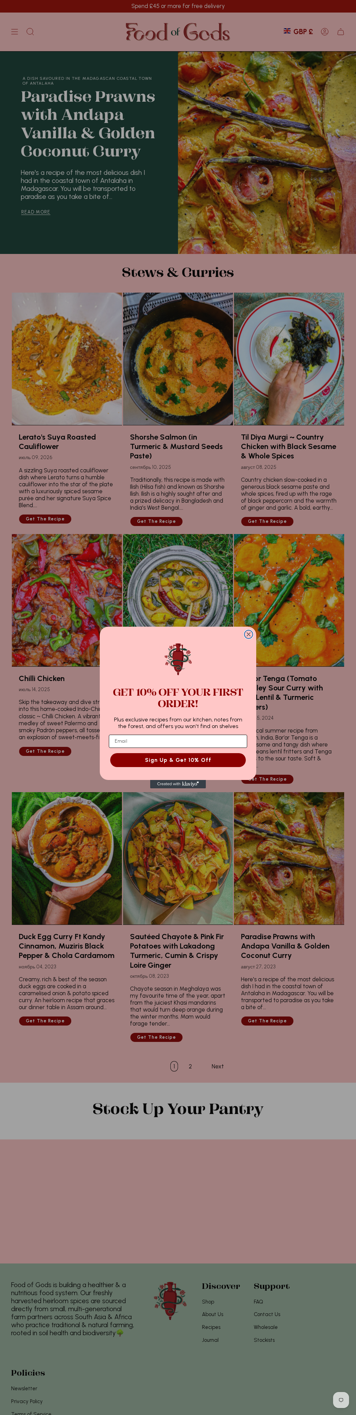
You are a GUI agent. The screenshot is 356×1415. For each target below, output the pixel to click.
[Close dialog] (248, 634)
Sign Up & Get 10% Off (178, 760)
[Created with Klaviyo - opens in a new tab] (178, 784)
